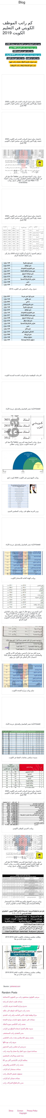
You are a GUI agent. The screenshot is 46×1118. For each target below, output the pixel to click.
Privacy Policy (32, 1110)
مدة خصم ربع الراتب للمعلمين (13, 1055)
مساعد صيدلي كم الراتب (11, 1078)
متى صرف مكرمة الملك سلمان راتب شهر (23, 62)
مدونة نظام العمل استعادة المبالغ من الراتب (18, 1028)
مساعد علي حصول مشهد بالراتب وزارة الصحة (19, 1019)
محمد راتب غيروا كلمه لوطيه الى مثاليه (16, 1010)
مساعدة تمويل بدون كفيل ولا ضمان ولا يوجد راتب (20, 1051)
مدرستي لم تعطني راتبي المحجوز (14, 1046)
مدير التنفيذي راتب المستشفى (13, 1033)
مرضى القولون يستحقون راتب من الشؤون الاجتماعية (21, 997)
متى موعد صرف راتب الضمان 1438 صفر (23, 47)
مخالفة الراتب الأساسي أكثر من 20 (15, 1060)
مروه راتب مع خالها (9, 1042)
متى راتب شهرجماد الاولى (15, 58)
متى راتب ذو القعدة (32, 58)
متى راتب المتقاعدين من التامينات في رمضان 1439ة (23, 44)
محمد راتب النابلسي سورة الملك (14, 1024)
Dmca (11, 1110)
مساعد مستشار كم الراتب (12, 1069)
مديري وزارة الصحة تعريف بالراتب (15, 1006)
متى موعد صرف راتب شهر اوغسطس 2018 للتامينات (23, 55)
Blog (22, 2)
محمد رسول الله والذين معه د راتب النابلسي (18, 1037)
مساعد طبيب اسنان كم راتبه (12, 1001)
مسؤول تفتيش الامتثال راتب (12, 1073)
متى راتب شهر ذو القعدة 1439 (23, 51)
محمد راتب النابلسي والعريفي (13, 1064)
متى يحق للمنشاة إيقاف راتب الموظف (23, 65)
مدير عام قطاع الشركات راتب (13, 1083)
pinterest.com (15, 986)
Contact (20, 1110)
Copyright (23, 1113)
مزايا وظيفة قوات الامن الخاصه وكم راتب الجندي (20, 1015)
